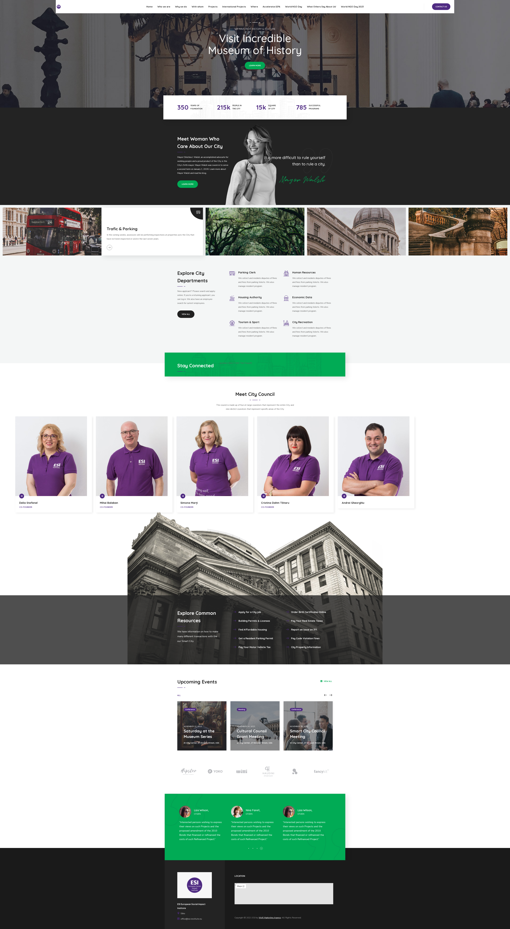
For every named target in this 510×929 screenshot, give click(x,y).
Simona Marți (189, 502)
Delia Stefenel (28, 502)
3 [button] (257, 848)
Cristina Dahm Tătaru (275, 502)
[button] (441, 6)
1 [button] (248, 848)
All (179, 695)
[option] (53, 467)
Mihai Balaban (109, 502)
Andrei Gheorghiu (353, 502)
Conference (190, 709)
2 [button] (253, 848)
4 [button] (261, 848)
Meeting (241, 709)
